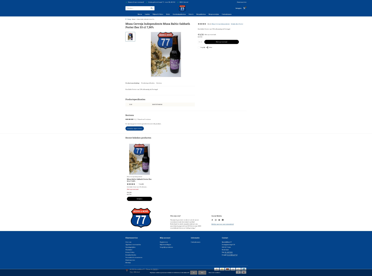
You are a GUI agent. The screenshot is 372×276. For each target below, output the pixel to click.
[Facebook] (212, 220)
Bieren (140, 14)
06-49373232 (229, 252)
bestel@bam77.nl (232, 255)
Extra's (191, 14)
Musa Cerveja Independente (221, 24)
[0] (243, 8)
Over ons (128, 242)
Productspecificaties (148, 83)
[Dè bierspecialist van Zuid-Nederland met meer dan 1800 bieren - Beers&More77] (186, 8)
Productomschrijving (132, 83)
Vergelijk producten (166, 247)
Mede (168, 14)
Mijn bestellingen (165, 244)
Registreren (164, 242)
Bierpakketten (201, 14)
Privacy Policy (129, 252)
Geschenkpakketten (179, 14)
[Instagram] (216, 220)
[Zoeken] (151, 8)
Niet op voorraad (221, 42)
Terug (129, 19)
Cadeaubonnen (226, 14)
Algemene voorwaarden (133, 244)
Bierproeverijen (214, 14)
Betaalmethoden (130, 255)
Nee (202, 272)
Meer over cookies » (214, 272)
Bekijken (139, 199)
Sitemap (128, 262)
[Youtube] (219, 220)
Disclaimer (128, 250)
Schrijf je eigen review (134, 128)
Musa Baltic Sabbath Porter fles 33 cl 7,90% (139, 180)
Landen (147, 14)
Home (133, 19)
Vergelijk (202, 47)
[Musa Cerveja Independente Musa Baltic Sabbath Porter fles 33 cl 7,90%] (139, 159)
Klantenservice (242, 2)
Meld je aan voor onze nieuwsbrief (222, 224)
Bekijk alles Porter (237, 24)
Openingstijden (130, 247)
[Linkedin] (222, 220)
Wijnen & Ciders (158, 14)
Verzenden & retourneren (133, 257)
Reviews (159, 83)
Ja (193, 272)
